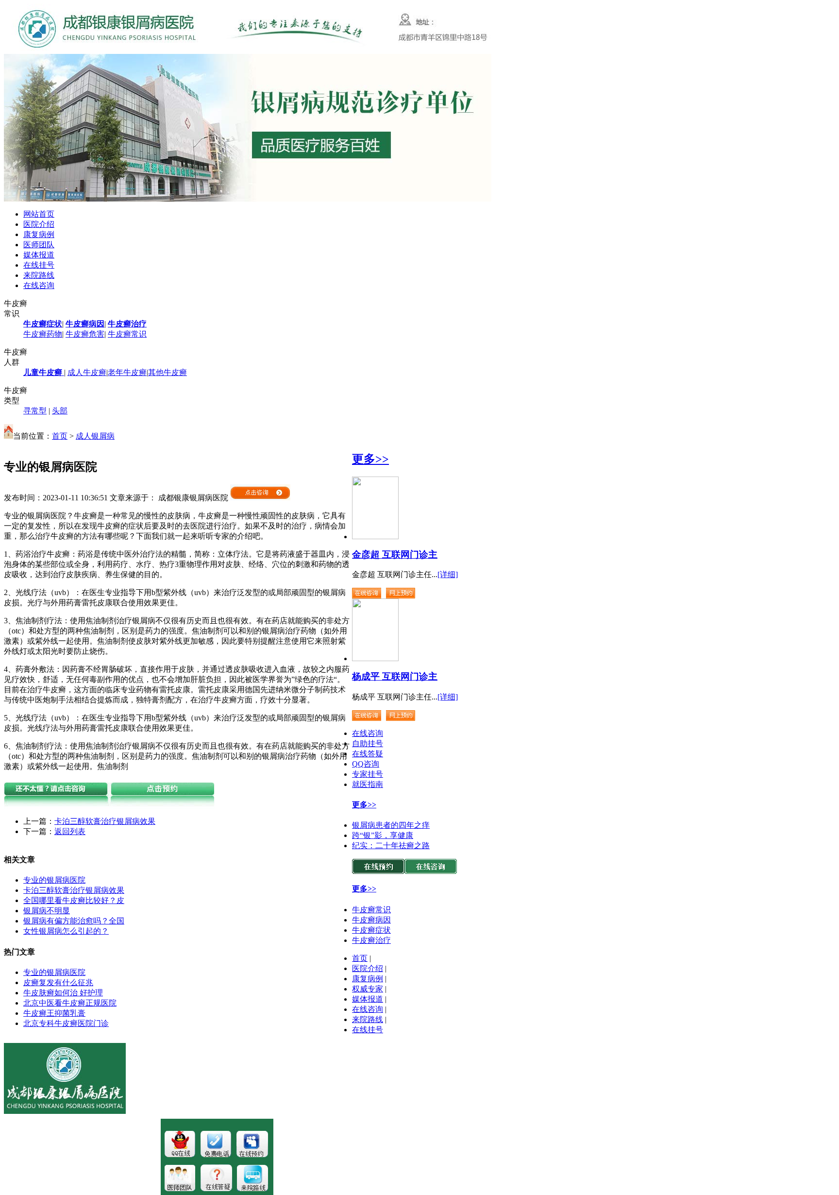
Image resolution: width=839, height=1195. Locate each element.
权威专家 (367, 989)
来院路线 (38, 275)
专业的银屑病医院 (54, 880)
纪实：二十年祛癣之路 (391, 845)
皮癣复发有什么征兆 (58, 982)
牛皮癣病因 (371, 920)
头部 (59, 411)
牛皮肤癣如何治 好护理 (63, 993)
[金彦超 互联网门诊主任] (375, 536)
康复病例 (38, 234)
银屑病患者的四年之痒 (391, 825)
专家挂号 (367, 774)
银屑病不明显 (46, 910)
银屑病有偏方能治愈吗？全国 (73, 921)
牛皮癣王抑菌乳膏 (54, 1013)
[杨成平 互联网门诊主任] (375, 658)
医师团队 (38, 244)
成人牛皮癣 (86, 372)
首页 (59, 436)
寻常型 (35, 411)
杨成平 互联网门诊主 (394, 676)
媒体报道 (38, 255)
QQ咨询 (365, 764)
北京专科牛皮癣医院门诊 (66, 1023)
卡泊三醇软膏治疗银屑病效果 (104, 821)
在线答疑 (367, 754)
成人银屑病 (95, 436)
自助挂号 (367, 743)
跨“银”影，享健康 (382, 835)
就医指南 (367, 784)
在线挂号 (38, 265)
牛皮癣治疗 (371, 940)
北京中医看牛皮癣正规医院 (70, 1003)
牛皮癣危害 (85, 334)
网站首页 (38, 214)
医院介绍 (38, 224)
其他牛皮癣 (167, 372)
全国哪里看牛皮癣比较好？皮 (73, 900)
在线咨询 (38, 285)
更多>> (370, 459)
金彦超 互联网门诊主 (394, 554)
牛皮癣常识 (127, 334)
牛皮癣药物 (42, 334)
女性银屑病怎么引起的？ (66, 931)
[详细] (447, 574)
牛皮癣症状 (371, 930)
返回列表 (69, 831)
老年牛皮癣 (127, 372)
